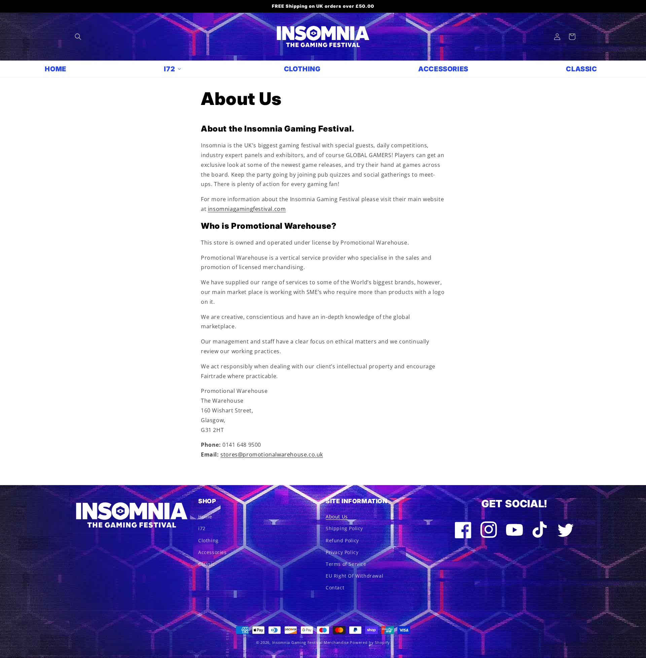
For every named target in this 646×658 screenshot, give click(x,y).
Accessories (212, 552)
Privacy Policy (342, 552)
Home (205, 516)
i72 (202, 528)
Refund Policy (342, 540)
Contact (335, 587)
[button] (78, 36)
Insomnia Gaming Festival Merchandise (310, 642)
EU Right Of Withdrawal (354, 576)
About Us (337, 516)
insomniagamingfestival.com (247, 209)
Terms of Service (346, 564)
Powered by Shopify (370, 642)
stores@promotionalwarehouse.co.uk (271, 454)
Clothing (208, 540)
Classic (206, 564)
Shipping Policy (344, 528)
